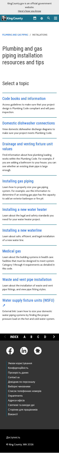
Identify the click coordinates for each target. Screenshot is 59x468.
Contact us (14, 377)
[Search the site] (48, 18)
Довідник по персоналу (21, 381)
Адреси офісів (16, 400)
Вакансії (13, 414)
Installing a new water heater (24, 209)
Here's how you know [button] (29, 11)
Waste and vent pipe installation (27, 279)
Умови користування (20, 363)
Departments (15, 395)
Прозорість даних (18, 372)
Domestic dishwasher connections (28, 123)
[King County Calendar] (34, 18)
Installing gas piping (18, 181)
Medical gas (11, 251)
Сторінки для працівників (23, 409)
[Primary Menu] (55, 18)
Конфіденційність (18, 367)
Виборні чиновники (19, 386)
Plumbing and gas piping (15, 34)
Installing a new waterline (22, 230)
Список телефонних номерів (24, 391)
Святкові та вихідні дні (21, 405)
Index (14, 337)
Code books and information (24, 98)
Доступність (13, 437)
